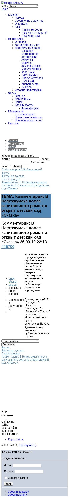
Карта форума (30, 108)
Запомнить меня (18, 477)
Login (4, 9)
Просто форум (10, 179)
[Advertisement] (28, 131)
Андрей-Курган (30, 84)
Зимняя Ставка (31, 65)
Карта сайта (15, 439)
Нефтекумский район (28, 47)
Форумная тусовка (12, 176)
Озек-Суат (27, 81)
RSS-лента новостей (34, 32)
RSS (17, 26)
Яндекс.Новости (31, 29)
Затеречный (29, 56)
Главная (13, 14)
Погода (19, 17)
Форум (12, 93)
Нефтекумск (15, 38)
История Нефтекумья (28, 90)
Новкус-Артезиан (32, 78)
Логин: (8, 465)
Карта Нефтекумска (27, 44)
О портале (21, 23)
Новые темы (22, 99)
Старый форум (24, 105)
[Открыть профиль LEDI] (16, 284)
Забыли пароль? (12, 169)
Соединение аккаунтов (29, 20)
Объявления (16, 111)
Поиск (18, 102)
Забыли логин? (32, 169)
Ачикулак (27, 59)
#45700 (7, 246)
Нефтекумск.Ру (27, 445)
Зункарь (26, 87)
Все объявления (25, 114)
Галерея (13, 123)
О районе (27, 50)
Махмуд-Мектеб (31, 68)
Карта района (29, 53)
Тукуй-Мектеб (29, 75)
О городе (20, 41)
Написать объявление (28, 117)
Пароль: (9, 471)
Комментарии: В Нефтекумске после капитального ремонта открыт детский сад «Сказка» (25, 185)
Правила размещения (28, 120)
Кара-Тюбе (28, 71)
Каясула (26, 62)
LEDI (12, 278)
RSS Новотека (30, 35)
